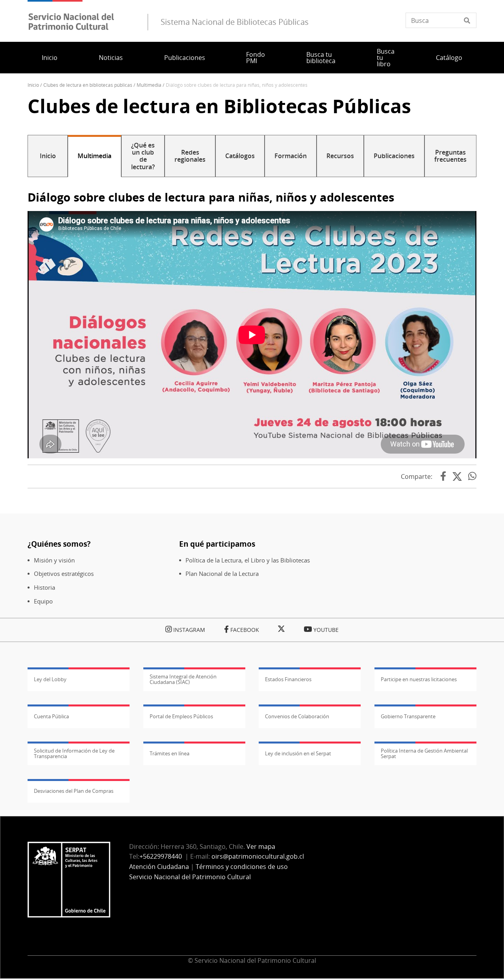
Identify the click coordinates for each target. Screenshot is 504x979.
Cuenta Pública (51, 716)
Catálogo (449, 57)
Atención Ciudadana (159, 866)
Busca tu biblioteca (320, 57)
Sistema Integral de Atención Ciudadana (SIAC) (183, 679)
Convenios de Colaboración (297, 716)
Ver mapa (260, 846)
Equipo (43, 601)
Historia (44, 587)
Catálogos (240, 155)
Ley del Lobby (50, 679)
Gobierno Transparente (408, 716)
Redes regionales (190, 156)
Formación (290, 155)
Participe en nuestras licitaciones (419, 679)
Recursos (340, 155)
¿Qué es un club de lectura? (143, 156)
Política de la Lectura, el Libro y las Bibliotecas (247, 560)
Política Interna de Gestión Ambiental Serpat (424, 753)
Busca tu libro (386, 57)
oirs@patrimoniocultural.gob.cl (257, 856)
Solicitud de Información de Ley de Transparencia (74, 753)
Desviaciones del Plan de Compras (73, 790)
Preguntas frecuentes (450, 156)
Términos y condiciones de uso (242, 866)
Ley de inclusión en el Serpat (298, 753)
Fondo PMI (255, 57)
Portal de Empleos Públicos (181, 716)
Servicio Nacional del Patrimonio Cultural (190, 877)
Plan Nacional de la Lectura (222, 573)
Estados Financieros (288, 679)
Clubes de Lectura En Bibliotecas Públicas (87, 85)
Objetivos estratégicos (64, 573)
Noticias (111, 57)
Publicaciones (184, 57)
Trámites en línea (169, 753)
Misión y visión (54, 560)
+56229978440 (160, 856)
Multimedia (149, 85)
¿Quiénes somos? (59, 544)
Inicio (49, 57)
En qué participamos (217, 544)
